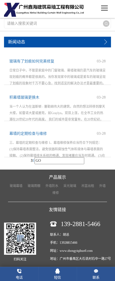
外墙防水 (51, 186)
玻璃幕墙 (16, 186)
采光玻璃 (69, 186)
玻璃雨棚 (34, 186)
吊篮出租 (87, 186)
